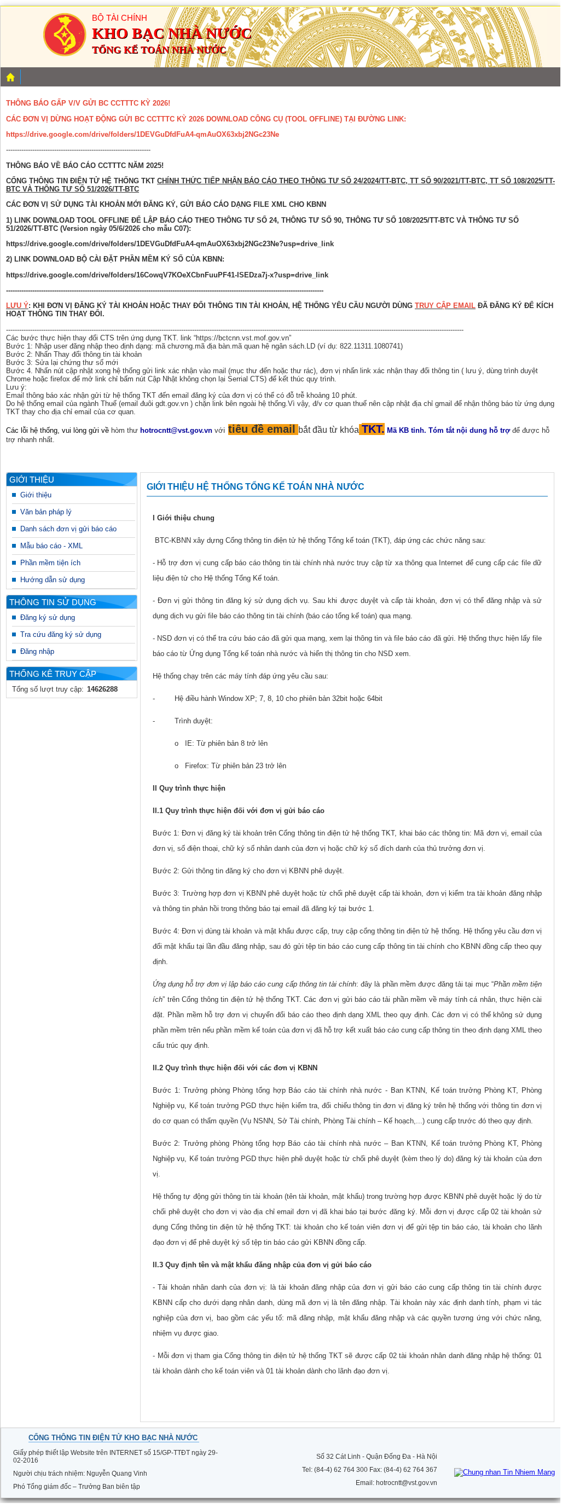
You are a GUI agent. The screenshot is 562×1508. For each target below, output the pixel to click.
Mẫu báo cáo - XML (51, 546)
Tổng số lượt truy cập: (48, 689)
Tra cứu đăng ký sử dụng (60, 634)
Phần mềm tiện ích (50, 563)
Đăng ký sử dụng (47, 617)
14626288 (102, 689)
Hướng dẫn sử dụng (52, 580)
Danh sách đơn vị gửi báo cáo (68, 529)
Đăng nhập (37, 651)
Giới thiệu (35, 495)
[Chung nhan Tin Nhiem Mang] (504, 1472)
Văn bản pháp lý (46, 512)
